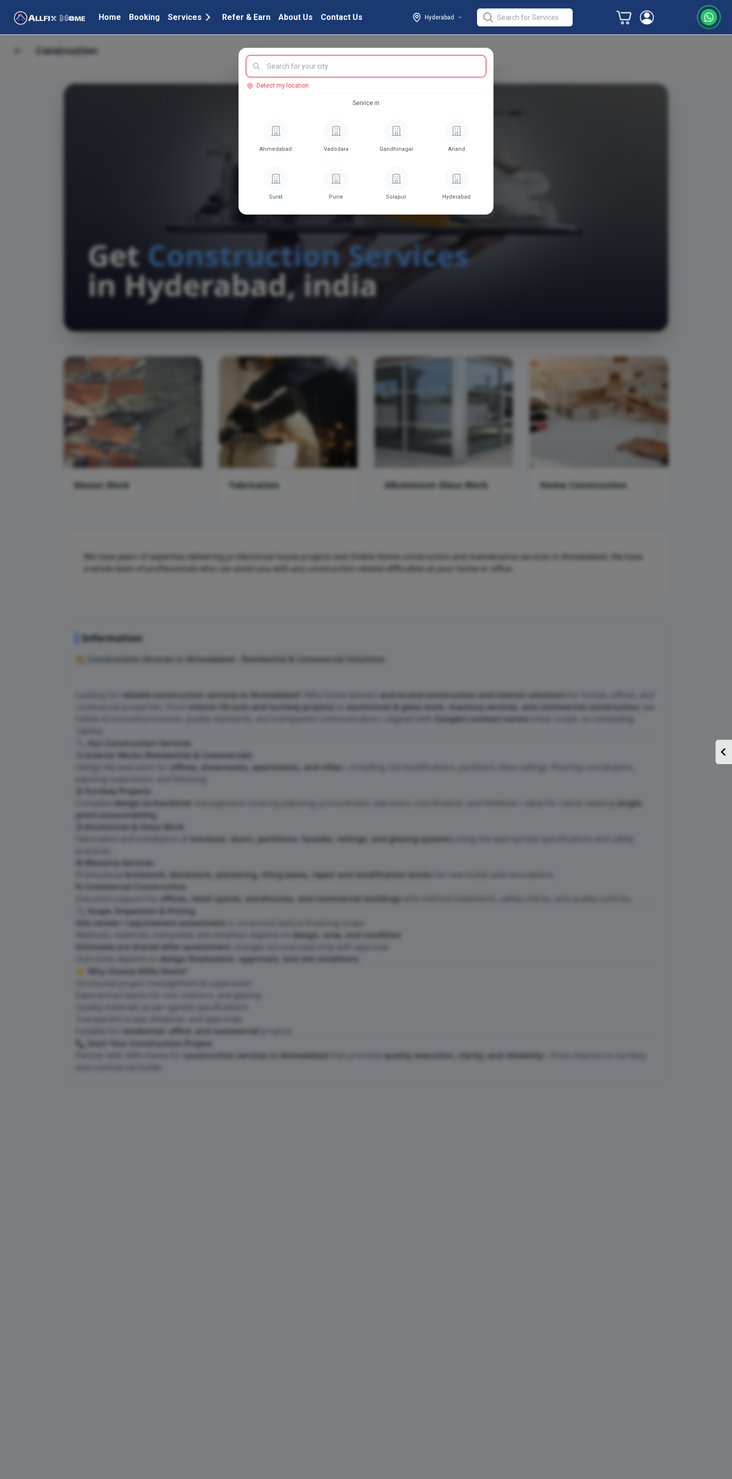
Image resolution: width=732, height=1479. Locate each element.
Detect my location (282, 85)
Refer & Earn (246, 17)
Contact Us (342, 17)
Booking (144, 17)
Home (110, 17)
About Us (295, 17)
